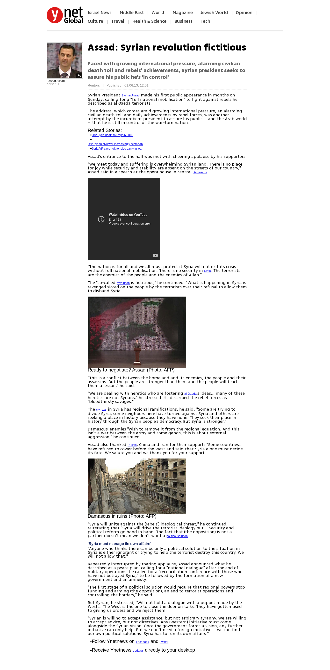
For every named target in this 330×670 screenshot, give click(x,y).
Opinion (244, 12)
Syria (207, 271)
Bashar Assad (131, 95)
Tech (205, 21)
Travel (117, 21)
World (158, 12)
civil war (101, 409)
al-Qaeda (190, 393)
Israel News (100, 12)
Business (183, 21)
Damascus (200, 172)
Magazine (182, 12)
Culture (95, 21)
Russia (132, 445)
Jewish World (214, 12)
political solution (177, 536)
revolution (123, 283)
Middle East (132, 12)
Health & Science (149, 21)
